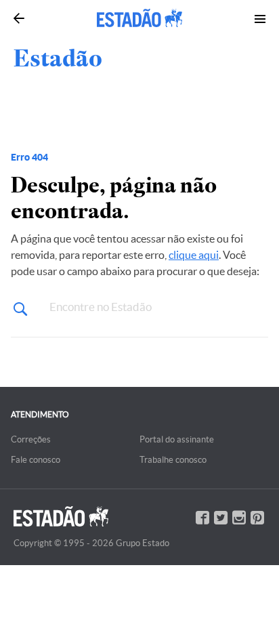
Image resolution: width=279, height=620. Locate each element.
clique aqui (194, 255)
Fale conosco (35, 460)
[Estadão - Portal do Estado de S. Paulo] (139, 18)
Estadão (58, 58)
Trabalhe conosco (173, 460)
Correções (31, 439)
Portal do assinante (177, 439)
